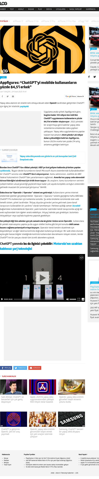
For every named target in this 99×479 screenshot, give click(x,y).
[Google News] (74, 96)
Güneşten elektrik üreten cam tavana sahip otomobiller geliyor (47, 465)
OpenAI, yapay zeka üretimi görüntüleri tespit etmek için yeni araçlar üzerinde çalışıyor (42, 433)
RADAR (31, 9)
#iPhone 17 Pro (48, 21)
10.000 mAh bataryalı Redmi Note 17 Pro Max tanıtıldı (44, 467)
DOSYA (49, 9)
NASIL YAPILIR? (75, 9)
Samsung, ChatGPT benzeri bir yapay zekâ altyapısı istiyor (71, 431)
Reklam (6, 460)
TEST (12, 9)
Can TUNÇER (5, 92)
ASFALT (21, 9)
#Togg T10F (83, 21)
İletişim (6, 463)
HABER (3, 9)
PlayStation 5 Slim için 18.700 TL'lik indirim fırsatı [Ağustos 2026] (48, 458)
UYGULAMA (60, 9)
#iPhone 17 (18, 21)
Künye (6, 458)
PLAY (40, 9)
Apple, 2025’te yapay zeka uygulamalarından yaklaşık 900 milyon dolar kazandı (42, 399)
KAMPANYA (90, 9)
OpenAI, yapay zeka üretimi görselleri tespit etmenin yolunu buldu (71, 399)
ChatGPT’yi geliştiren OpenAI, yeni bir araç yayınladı (10, 431)
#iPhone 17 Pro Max (67, 21)
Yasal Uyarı (7, 465)
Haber (3, 77)
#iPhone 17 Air (32, 21)
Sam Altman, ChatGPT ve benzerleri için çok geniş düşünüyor (12, 399)
